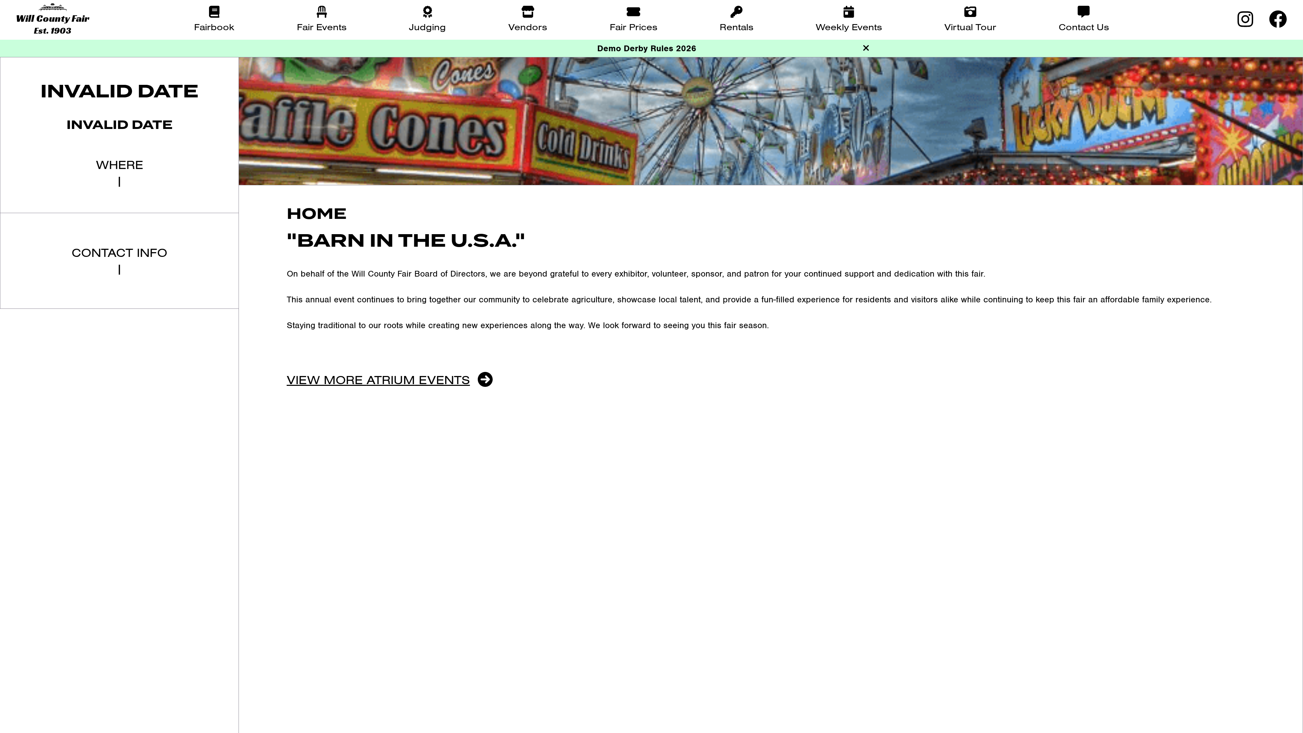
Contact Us (1084, 27)
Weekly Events (849, 27)
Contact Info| (119, 260)
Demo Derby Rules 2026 (646, 48)
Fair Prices (633, 27)
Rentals (736, 27)
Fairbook (214, 27)
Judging (427, 27)
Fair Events (321, 27)
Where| (119, 172)
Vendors (527, 27)
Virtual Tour (970, 27)
